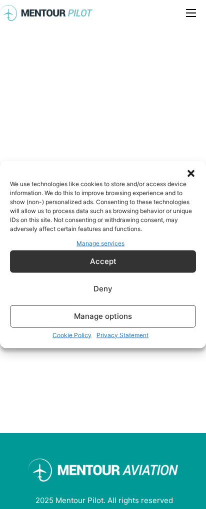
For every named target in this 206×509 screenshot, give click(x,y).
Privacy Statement (122, 334)
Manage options (103, 316)
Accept (103, 261)
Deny (103, 288)
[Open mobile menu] (191, 13)
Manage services (100, 243)
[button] (191, 174)
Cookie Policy (72, 334)
